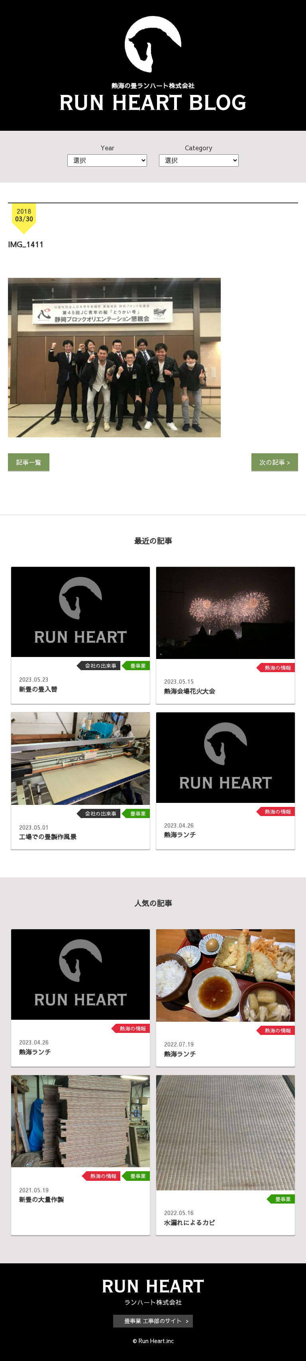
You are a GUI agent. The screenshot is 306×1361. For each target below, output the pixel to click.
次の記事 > (274, 462)
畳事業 (138, 665)
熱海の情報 (278, 667)
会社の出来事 (100, 665)
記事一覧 (28, 462)
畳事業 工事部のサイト (153, 1321)
